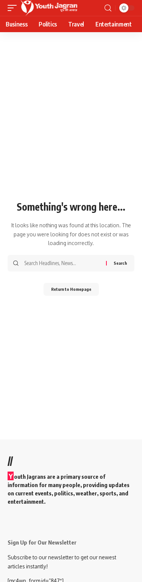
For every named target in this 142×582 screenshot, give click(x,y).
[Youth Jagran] (48, 8)
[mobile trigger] (14, 8)
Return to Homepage (71, 289)
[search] (108, 8)
